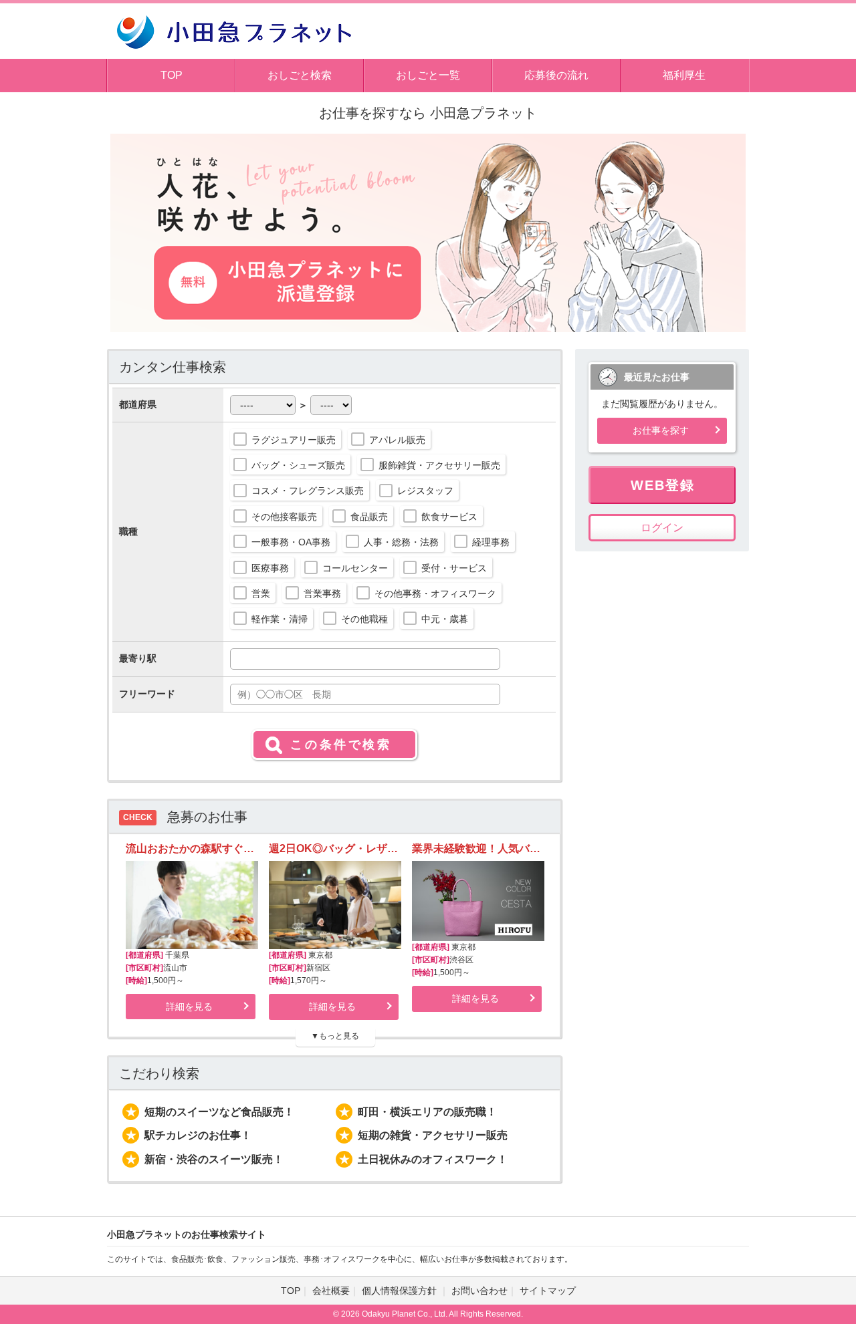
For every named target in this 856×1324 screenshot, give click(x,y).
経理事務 (491, 542)
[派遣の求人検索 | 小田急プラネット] (234, 30)
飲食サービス (449, 516)
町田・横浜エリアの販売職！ (427, 1111)
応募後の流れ (556, 75)
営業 (260, 593)
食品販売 (369, 516)
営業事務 (322, 593)
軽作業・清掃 (279, 619)
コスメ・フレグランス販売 (307, 490)
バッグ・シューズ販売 (298, 465)
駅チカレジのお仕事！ (197, 1135)
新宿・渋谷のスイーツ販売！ (214, 1159)
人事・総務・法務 (401, 542)
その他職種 (364, 619)
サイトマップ (548, 1290)
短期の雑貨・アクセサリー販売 (433, 1135)
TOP (171, 75)
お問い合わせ (479, 1290)
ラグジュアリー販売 (293, 439)
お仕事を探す (661, 430)
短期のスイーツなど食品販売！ (219, 1111)
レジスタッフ (425, 490)
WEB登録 (663, 485)
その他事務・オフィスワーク (435, 593)
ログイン (662, 527)
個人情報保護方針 (400, 1290)
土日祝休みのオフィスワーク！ (433, 1159)
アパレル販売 (397, 439)
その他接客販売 (284, 516)
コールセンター (355, 568)
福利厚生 (684, 75)
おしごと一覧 (428, 75)
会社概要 (331, 1290)
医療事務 (270, 568)
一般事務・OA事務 (290, 542)
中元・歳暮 (444, 619)
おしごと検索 (300, 75)
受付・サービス (454, 568)
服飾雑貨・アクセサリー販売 (439, 465)
